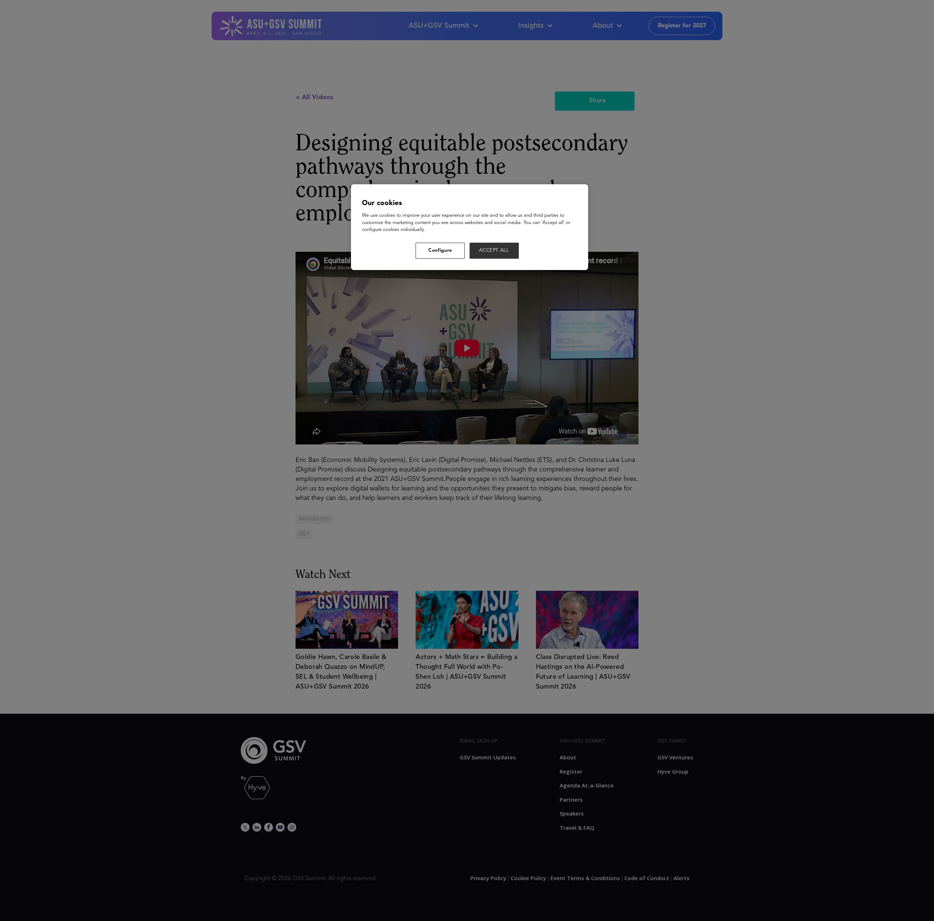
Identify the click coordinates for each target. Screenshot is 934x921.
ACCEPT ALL (494, 250)
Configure (440, 250)
